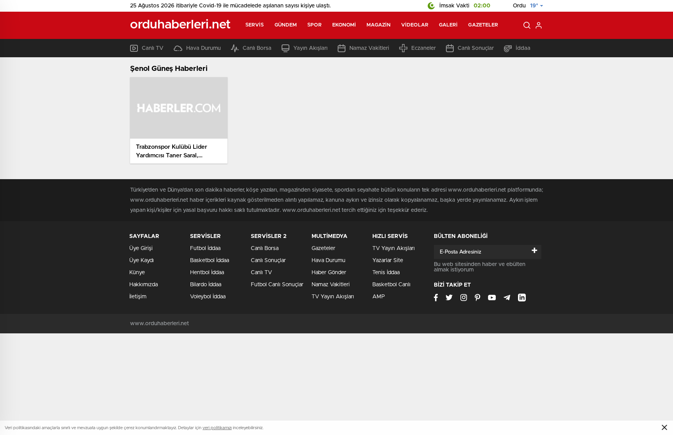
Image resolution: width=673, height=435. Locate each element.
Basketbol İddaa (209, 260)
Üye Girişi (141, 248)
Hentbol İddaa (207, 272)
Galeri (448, 25)
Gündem (286, 25)
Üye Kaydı (141, 260)
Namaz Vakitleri (369, 48)
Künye (137, 272)
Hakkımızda (143, 284)
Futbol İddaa (205, 248)
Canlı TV (153, 48)
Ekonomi (344, 25)
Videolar (414, 25)
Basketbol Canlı (391, 284)
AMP (378, 296)
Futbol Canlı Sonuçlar (277, 284)
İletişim (137, 296)
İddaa (523, 48)
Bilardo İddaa (205, 284)
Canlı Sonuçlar (476, 48)
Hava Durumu (203, 48)
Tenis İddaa (386, 272)
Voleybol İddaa (208, 296)
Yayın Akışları (310, 48)
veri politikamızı (217, 428)
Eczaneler (423, 48)
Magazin (378, 25)
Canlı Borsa (257, 48)
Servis (254, 25)
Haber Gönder (329, 272)
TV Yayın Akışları (333, 296)
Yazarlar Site (387, 260)
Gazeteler (483, 25)
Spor (314, 25)
